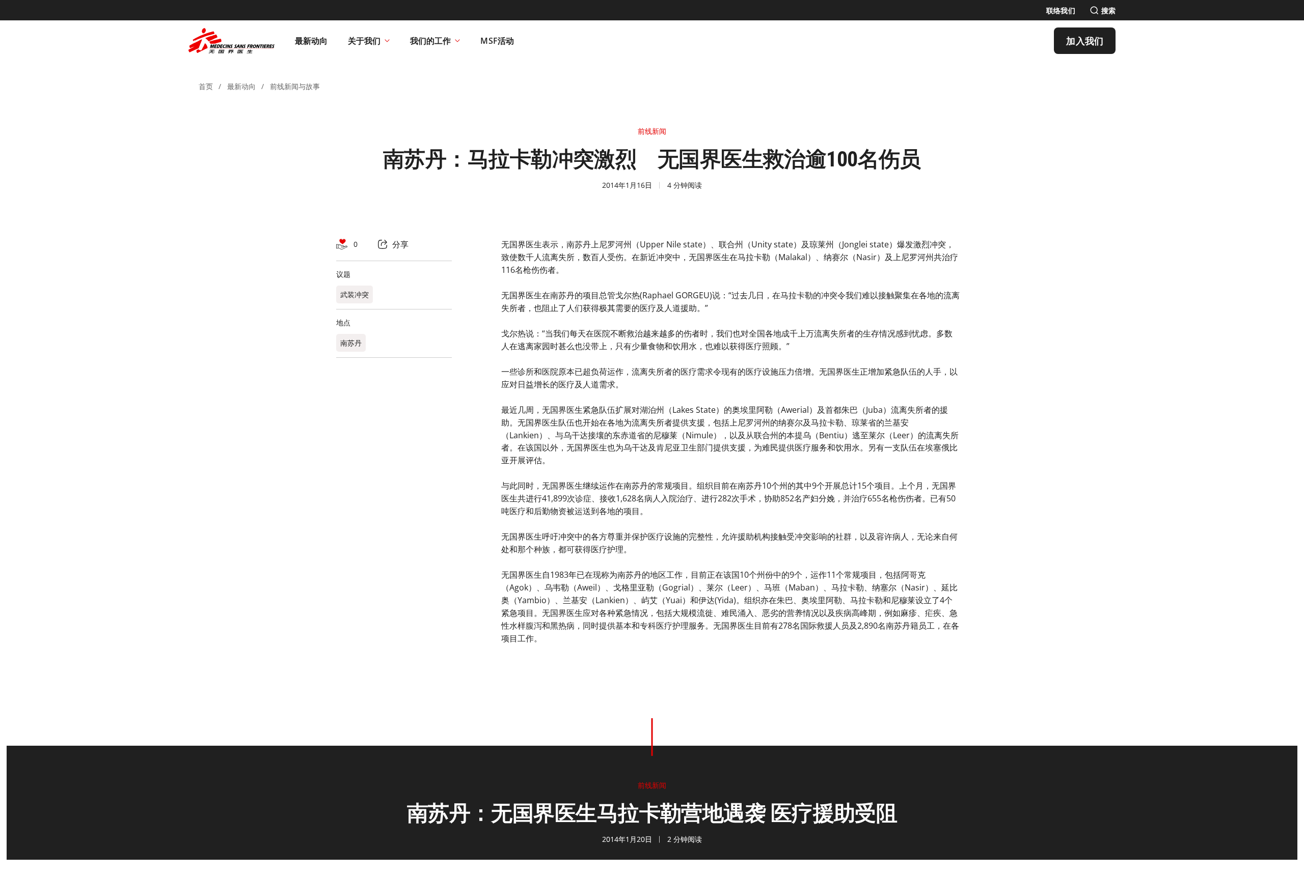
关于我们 (364, 40)
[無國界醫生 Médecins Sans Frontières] (231, 40)
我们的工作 (430, 40)
